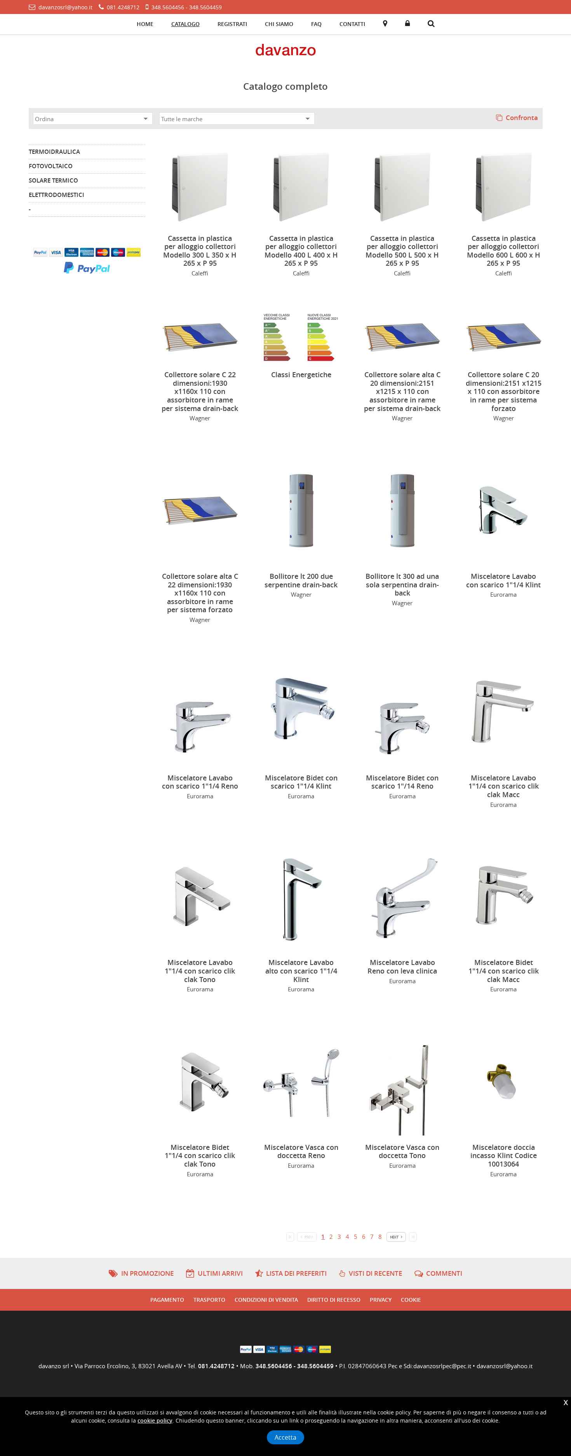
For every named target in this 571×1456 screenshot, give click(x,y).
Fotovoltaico (51, 166)
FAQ (316, 24)
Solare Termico (53, 180)
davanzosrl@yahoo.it (505, 1366)
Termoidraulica (54, 152)
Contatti (352, 24)
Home (145, 24)
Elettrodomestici (56, 195)
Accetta (285, 1437)
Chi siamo (279, 24)
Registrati (232, 24)
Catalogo (185, 24)
